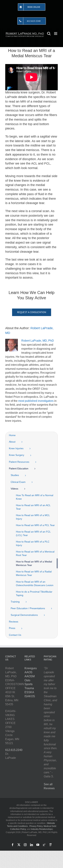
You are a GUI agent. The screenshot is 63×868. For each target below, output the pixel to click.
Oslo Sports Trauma (29, 684)
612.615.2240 (13, 749)
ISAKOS (29, 696)
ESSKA (29, 692)
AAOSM (29, 676)
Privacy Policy (36, 826)
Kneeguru (30, 668)
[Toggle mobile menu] (56, 33)
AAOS (28, 672)
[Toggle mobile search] (49, 33)
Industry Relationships (41, 829)
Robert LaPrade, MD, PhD (37, 340)
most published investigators (36, 400)
